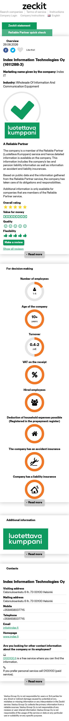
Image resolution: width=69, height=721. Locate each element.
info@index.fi (10, 627)
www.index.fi (11, 636)
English (56, 15)
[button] (5, 50)
